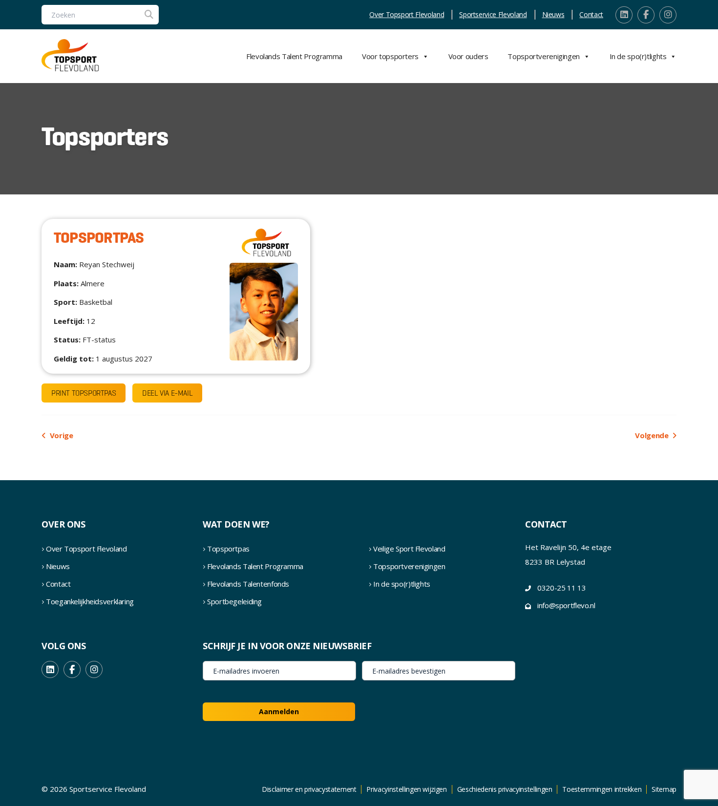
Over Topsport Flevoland (406, 14)
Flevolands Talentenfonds (248, 584)
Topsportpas (228, 548)
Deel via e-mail (167, 393)
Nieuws (553, 14)
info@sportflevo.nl (566, 605)
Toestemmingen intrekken (601, 789)
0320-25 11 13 (561, 588)
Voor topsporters (390, 56)
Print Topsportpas (83, 393)
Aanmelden (279, 711)
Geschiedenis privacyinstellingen (504, 789)
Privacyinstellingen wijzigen (406, 789)
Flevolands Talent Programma (294, 56)
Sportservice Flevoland (493, 14)
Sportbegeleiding (234, 601)
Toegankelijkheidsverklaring (90, 601)
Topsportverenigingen (543, 56)
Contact (591, 14)
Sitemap (664, 789)
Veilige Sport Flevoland (409, 548)
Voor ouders (468, 56)
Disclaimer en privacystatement (309, 789)
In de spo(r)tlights (638, 56)
